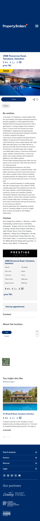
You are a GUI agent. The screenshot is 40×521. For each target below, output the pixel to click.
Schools (7, 336)
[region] (20, 349)
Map (7, 332)
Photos (6, 106)
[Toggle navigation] (33, 26)
